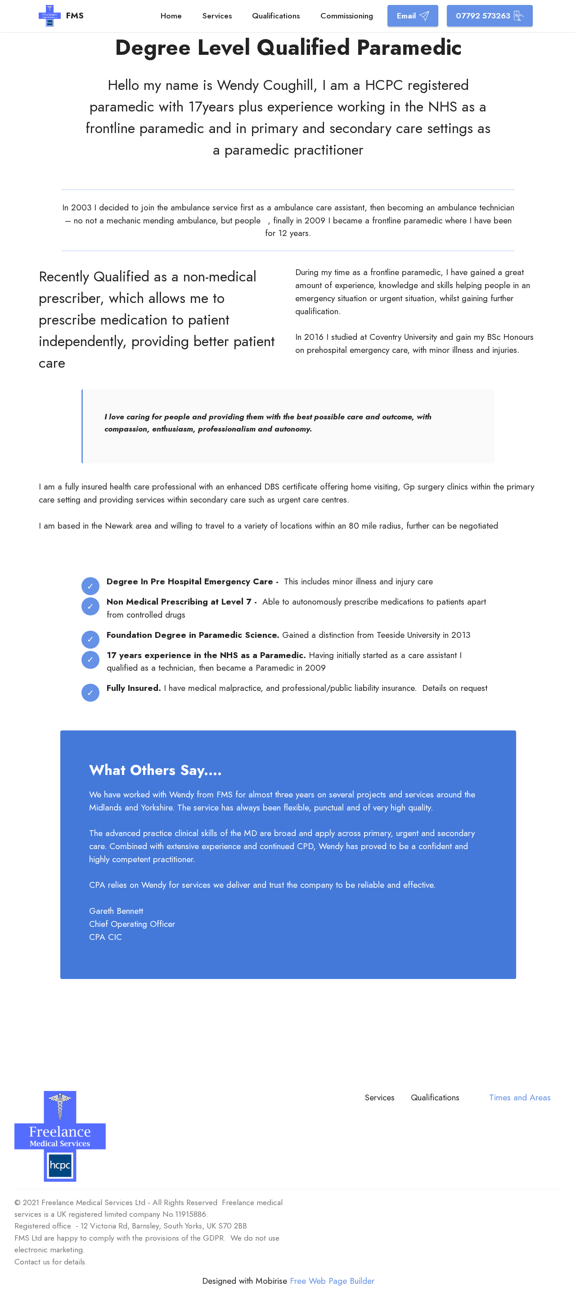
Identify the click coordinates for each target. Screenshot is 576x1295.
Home (171, 16)
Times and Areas (521, 1097)
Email (406, 16)
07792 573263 (483, 16)
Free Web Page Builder (332, 1281)
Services (217, 16)
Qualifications (276, 16)
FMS (75, 15)
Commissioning (346, 16)
